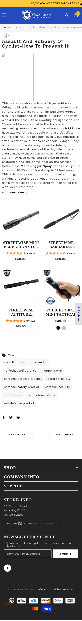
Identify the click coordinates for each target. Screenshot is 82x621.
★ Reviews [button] (78, 314)
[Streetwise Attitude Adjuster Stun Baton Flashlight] (21, 287)
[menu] (4, 15)
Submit (66, 553)
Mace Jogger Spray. (36, 166)
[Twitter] (11, 417)
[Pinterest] (18, 417)
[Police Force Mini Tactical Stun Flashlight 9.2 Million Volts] (61, 287)
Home (7, 27)
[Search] (67, 15)
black (58, 328)
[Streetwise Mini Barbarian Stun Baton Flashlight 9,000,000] (21, 220)
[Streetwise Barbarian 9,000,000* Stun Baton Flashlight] (61, 220)
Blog (18, 27)
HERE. (70, 128)
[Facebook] (3, 417)
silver (64, 328)
